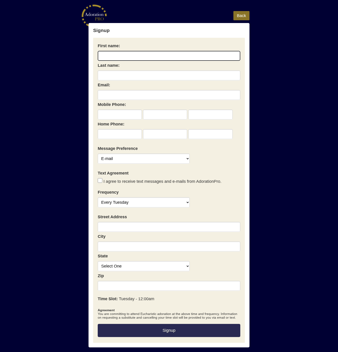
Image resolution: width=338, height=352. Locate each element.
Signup (169, 330)
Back (241, 15)
